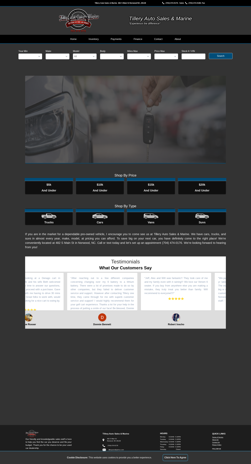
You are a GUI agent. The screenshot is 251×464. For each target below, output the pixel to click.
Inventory (94, 39)
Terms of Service (217, 437)
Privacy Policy (216, 445)
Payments (116, 39)
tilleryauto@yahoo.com (116, 450)
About (178, 39)
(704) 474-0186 (195, 3)
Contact (158, 39)
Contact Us (216, 442)
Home (73, 39)
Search (220, 56)
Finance (138, 39)
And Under (49, 187)
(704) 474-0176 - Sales (175, 3)
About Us (215, 440)
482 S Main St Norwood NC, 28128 (132, 3)
